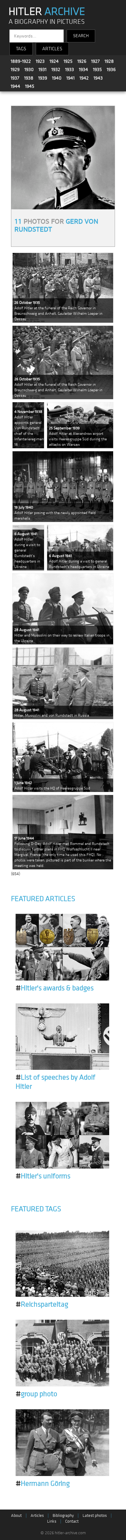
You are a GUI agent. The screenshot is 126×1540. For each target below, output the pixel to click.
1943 (98, 78)
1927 (95, 61)
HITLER (47, 11)
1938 (28, 78)
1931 (42, 69)
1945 (29, 86)
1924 (54, 61)
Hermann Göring (43, 1483)
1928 (109, 61)
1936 (111, 69)
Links (51, 1521)
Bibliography (63, 1515)
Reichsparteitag (42, 1304)
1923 (40, 61)
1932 (55, 69)
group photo (36, 1394)
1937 (15, 78)
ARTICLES (52, 49)
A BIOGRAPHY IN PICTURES (47, 22)
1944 (15, 86)
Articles (37, 1515)
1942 (84, 78)
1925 (68, 61)
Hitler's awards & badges (55, 988)
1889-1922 (21, 61)
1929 (15, 69)
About (16, 1515)
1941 (70, 78)
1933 (69, 69)
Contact (72, 1521)
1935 (97, 69)
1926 (81, 61)
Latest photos (95, 1515)
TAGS (21, 49)
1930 (29, 69)
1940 (56, 78)
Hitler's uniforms (43, 1176)
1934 (83, 69)
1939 (42, 78)
